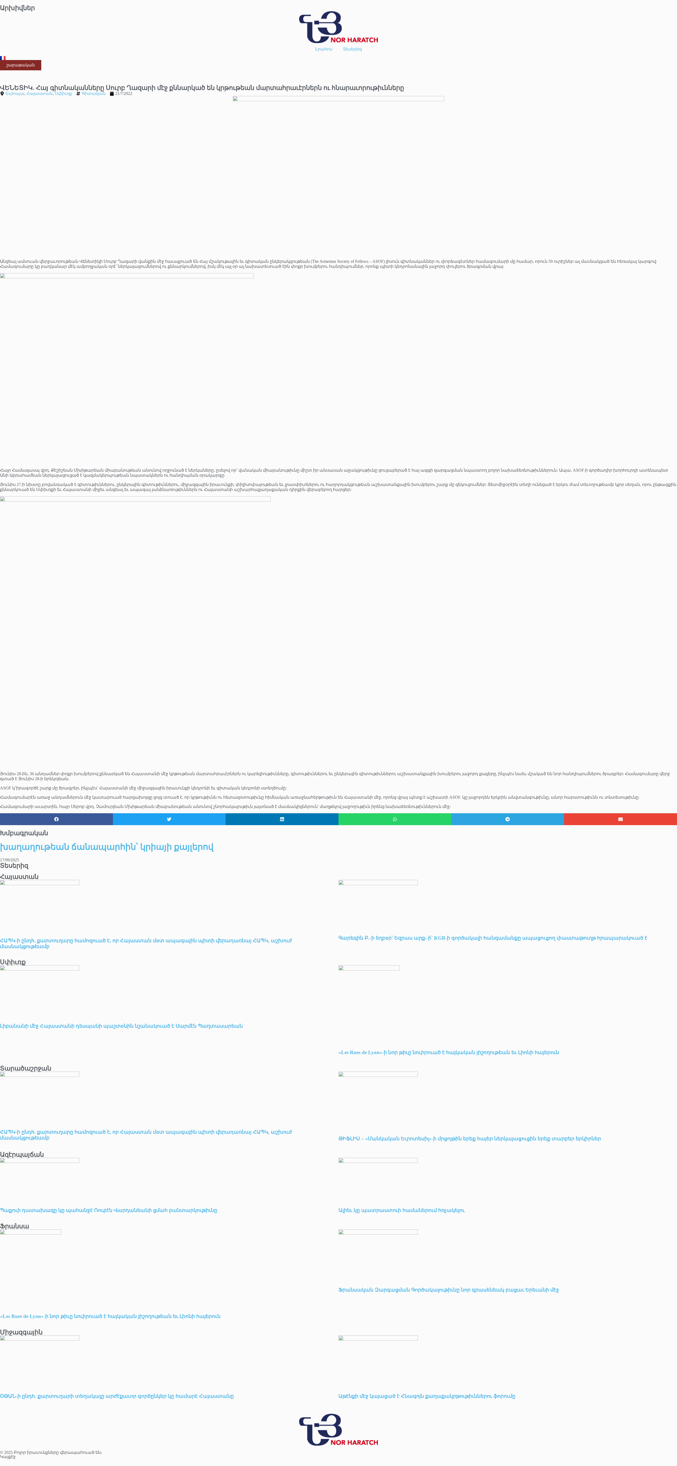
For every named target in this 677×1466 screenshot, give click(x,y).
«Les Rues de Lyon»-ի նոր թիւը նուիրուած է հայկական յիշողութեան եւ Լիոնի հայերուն (448, 1052)
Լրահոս (323, 49)
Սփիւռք (63, 93)
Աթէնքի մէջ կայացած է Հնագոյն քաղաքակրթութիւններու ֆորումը (426, 1396)
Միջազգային (21, 1332)
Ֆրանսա (14, 1226)
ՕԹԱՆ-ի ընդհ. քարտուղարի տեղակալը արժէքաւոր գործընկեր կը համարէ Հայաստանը (117, 1396)
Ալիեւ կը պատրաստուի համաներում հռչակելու (402, 1210)
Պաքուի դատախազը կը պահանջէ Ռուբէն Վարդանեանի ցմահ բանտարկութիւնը (108, 1210)
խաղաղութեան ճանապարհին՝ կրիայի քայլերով (106, 847)
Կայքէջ (8, 1456)
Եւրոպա (15, 93)
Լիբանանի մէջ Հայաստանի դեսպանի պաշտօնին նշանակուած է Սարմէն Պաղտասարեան (121, 1026)
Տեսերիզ (352, 49)
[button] (56, 819)
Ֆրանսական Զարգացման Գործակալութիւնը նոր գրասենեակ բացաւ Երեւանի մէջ (448, 1290)
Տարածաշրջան (25, 1068)
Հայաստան (39, 93)
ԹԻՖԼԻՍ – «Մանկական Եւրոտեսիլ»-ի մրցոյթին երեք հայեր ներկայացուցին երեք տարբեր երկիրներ (469, 1138)
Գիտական (94, 93)
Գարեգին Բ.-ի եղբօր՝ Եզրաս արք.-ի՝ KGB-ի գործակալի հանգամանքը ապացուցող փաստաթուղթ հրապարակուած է (492, 938)
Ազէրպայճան (22, 1154)
